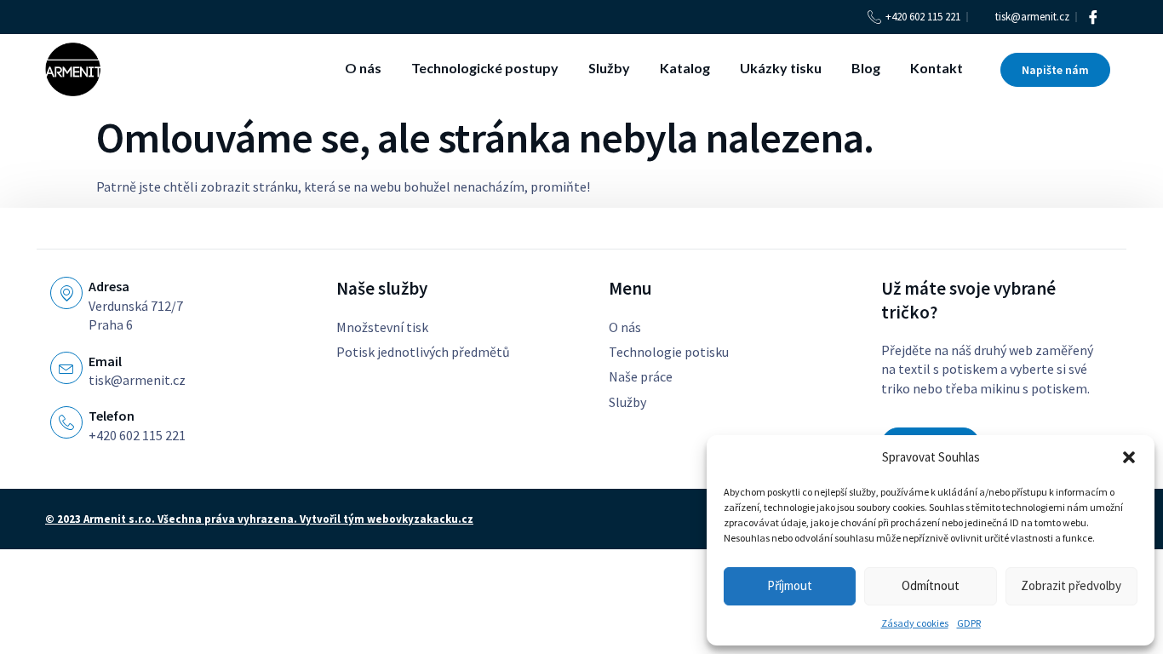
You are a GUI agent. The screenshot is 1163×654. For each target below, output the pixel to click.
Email (105, 361)
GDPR (969, 623)
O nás (363, 68)
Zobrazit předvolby (1071, 585)
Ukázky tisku (781, 68)
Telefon (112, 415)
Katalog (685, 68)
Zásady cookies (914, 623)
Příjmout (789, 585)
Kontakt (936, 68)
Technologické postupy (485, 68)
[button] (1128, 457)
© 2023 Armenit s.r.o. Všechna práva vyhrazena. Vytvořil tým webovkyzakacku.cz (259, 519)
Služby (609, 68)
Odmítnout (931, 585)
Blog (865, 68)
